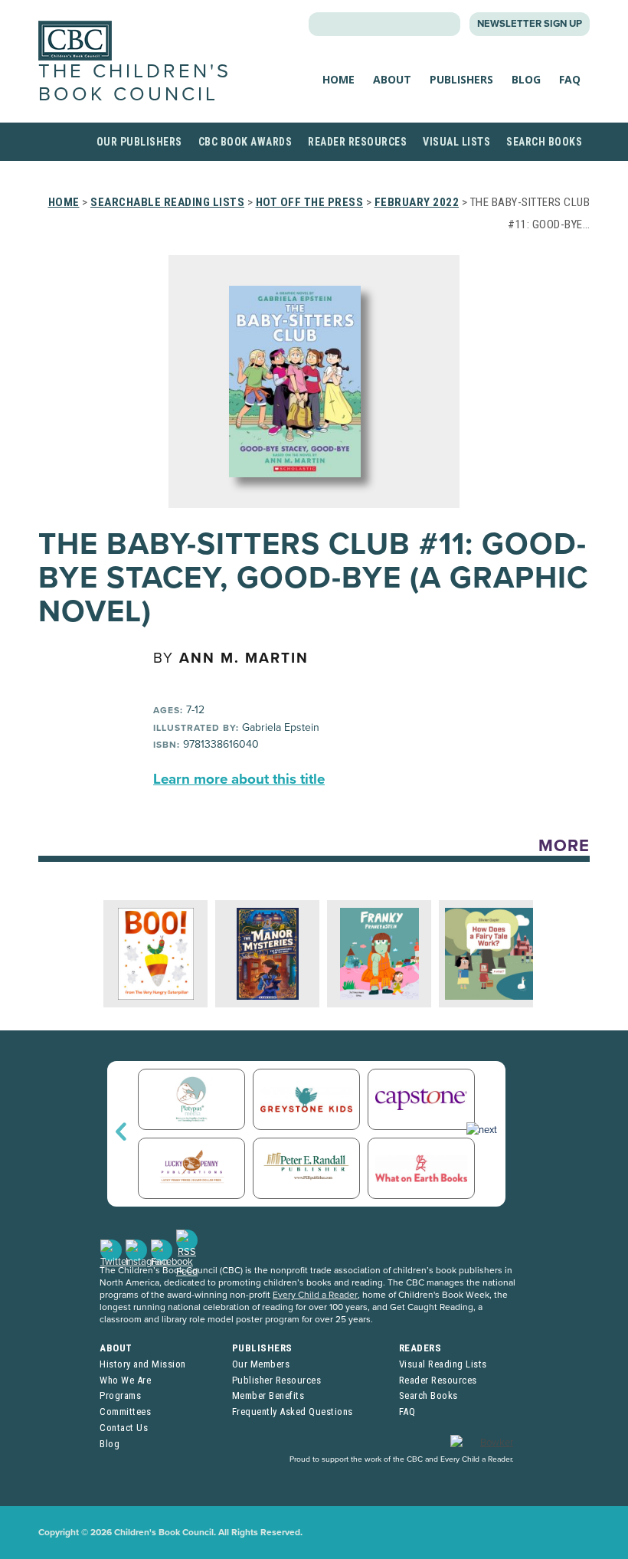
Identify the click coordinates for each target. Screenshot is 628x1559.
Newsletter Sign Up (529, 24)
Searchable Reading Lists (167, 202)
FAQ (570, 79)
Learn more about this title (239, 779)
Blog (526, 79)
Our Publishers (139, 142)
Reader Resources (357, 142)
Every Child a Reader (315, 1294)
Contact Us (124, 1427)
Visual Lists (456, 142)
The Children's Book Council (134, 82)
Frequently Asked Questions (292, 1411)
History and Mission (143, 1364)
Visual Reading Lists (443, 1364)
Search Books (544, 142)
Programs (120, 1395)
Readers (420, 1348)
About (392, 79)
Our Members (261, 1364)
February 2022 (417, 202)
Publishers (461, 79)
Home (338, 79)
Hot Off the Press (310, 202)
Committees (125, 1411)
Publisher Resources (277, 1380)
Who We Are (125, 1380)
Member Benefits (268, 1395)
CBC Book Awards (245, 142)
